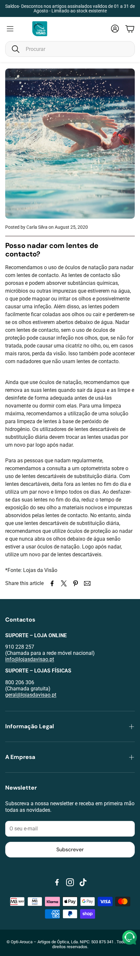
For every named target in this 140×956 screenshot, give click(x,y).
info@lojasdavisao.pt (29, 659)
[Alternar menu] (10, 29)
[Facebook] (57, 882)
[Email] (87, 583)
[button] (70, 48)
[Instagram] (70, 882)
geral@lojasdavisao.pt (30, 695)
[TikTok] (83, 882)
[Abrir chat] (129, 937)
